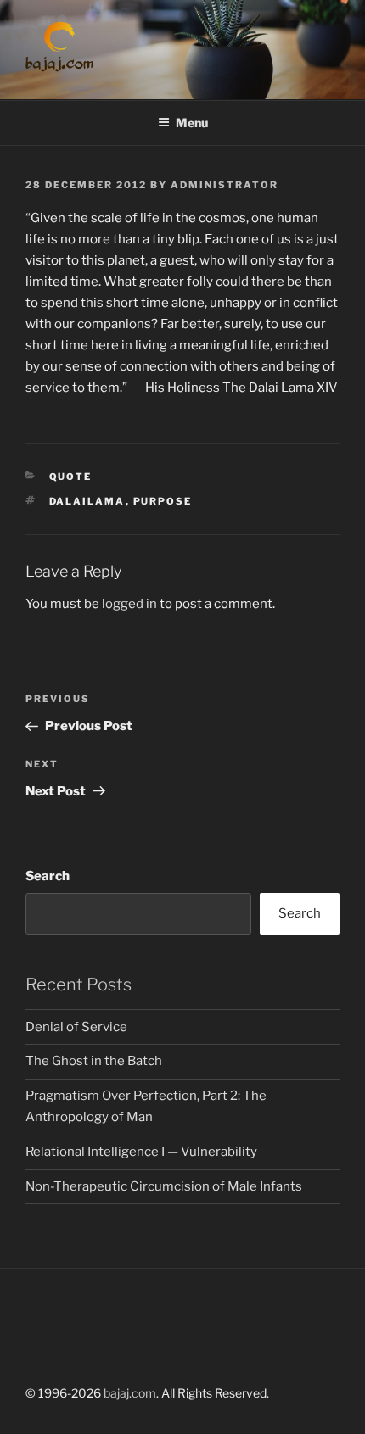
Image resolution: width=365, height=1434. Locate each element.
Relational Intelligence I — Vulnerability (141, 1151)
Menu (192, 122)
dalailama (87, 501)
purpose (163, 501)
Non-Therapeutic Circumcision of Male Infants (163, 1186)
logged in (129, 603)
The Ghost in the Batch (93, 1061)
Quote (71, 477)
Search (47, 876)
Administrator (224, 185)
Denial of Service (76, 1027)
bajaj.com (130, 1393)
